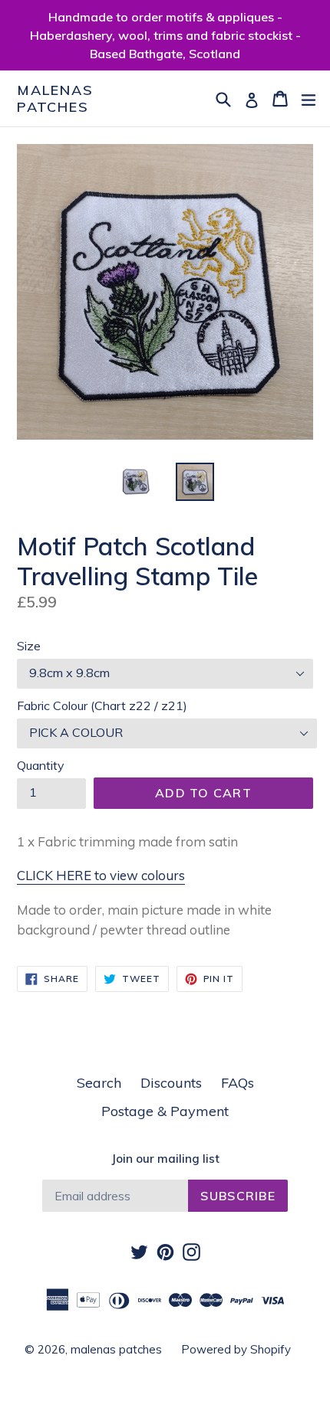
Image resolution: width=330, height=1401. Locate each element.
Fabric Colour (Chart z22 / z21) (102, 705)
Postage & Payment (165, 1111)
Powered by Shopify (236, 1349)
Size (29, 645)
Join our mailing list (165, 1159)
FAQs (237, 1083)
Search (99, 1083)
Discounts (171, 1083)
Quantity (40, 765)
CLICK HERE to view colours (101, 875)
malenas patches (55, 98)
